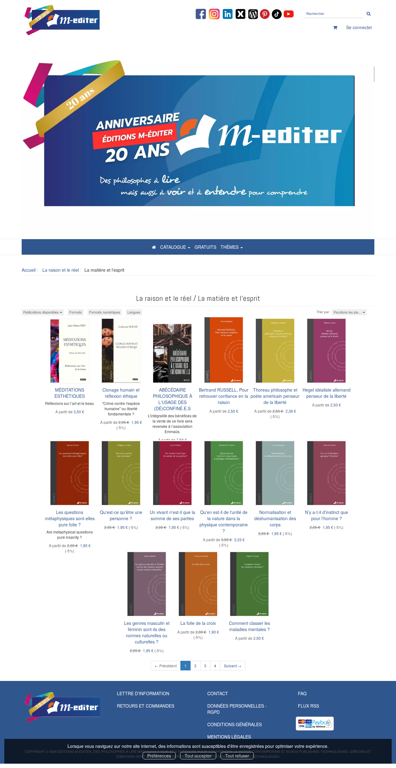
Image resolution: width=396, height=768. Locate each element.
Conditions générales (234, 724)
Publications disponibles (41, 311)
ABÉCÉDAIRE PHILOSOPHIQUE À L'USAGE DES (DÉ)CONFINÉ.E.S (172, 399)
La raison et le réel (60, 270)
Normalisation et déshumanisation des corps (275, 518)
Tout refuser (237, 756)
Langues (133, 311)
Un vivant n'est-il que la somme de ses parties (172, 515)
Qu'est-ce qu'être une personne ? (121, 515)
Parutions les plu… (348, 311)
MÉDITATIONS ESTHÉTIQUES (69, 393)
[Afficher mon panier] (335, 27)
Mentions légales (229, 737)
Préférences (159, 756)
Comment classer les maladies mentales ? (249, 626)
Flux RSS (308, 706)
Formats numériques (104, 311)
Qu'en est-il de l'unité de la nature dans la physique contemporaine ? (224, 521)
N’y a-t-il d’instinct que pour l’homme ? (326, 515)
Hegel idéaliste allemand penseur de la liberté (327, 393)
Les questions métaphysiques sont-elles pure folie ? (70, 518)
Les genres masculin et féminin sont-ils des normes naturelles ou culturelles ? (147, 632)
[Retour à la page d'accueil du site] (77, 20)
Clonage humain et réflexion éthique (121, 393)
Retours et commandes (145, 706)
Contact (217, 693)
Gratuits (205, 247)
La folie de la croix (198, 623)
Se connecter (359, 27)
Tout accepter (198, 756)
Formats (75, 311)
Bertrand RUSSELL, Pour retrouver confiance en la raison (223, 396)
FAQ (302, 693)
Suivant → (232, 665)
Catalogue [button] (173, 247)
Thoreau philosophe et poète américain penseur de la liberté (275, 396)
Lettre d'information (143, 693)
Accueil (29, 270)
